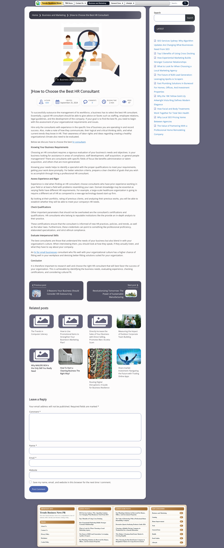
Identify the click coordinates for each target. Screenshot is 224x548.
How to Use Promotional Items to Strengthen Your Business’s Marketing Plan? (69, 337)
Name (33, 445)
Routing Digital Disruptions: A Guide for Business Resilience (99, 385)
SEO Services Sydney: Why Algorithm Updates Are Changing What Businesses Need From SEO (173, 45)
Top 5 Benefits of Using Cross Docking (176, 53)
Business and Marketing (97, 3)
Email (32, 457)
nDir (47, 102)
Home (35, 15)
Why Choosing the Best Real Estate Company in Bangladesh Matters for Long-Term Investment (130, 541)
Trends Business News (51, 3)
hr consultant (79, 142)
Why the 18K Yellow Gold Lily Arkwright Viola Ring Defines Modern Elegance (172, 100)
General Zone (116, 3)
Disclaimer (44, 538)
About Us (44, 526)
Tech (153, 526)
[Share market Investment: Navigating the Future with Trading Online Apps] (129, 357)
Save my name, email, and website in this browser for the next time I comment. (72, 482)
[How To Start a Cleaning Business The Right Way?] (70, 357)
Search (157, 12)
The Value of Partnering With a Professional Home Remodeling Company (170, 130)
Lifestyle (129, 3)
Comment (35, 411)
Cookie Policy (45, 542)
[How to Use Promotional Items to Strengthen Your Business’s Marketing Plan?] (70, 321)
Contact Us (80, 3)
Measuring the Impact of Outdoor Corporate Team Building (128, 334)
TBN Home (69, 3)
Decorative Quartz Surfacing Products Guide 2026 (131, 524)
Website (33, 470)
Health (154, 534)
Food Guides (156, 538)
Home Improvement (158, 521)
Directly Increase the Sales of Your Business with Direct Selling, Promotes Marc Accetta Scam (99, 337)
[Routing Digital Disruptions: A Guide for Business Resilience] (100, 364)
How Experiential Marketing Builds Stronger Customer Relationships (92, 523)
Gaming (154, 517)
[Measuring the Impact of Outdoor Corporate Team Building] (129, 321)
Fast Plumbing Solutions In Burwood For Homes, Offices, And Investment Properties (173, 87)
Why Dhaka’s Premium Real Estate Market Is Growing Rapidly (129, 535)
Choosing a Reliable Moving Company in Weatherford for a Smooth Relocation (128, 529)
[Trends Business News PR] (38, 3)
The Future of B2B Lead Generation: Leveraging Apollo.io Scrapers (93, 535)
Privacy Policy (45, 534)
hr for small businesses (45, 252)
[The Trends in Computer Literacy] (41, 321)
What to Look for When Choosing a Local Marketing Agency (91, 529)
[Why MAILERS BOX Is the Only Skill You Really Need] (41, 355)
